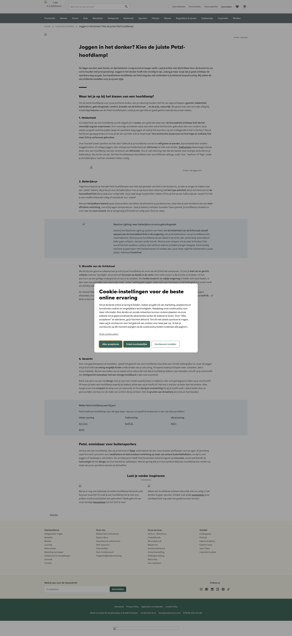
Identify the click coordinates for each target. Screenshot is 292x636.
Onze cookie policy (108, 334)
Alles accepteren (110, 344)
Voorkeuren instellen (165, 344)
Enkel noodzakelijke (136, 344)
